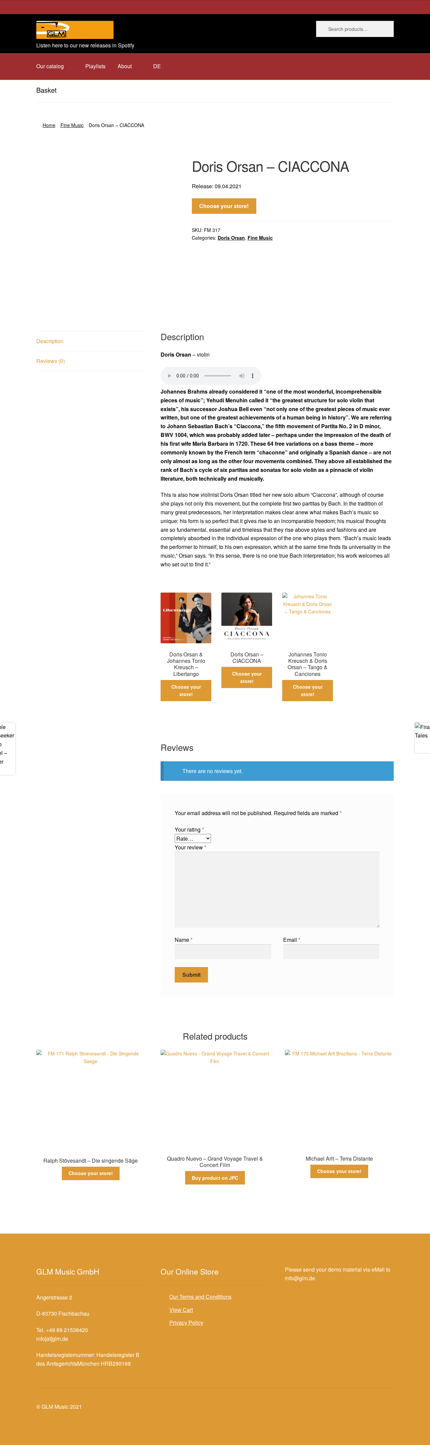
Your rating (189, 829)
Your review (190, 847)
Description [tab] (49, 341)
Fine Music (72, 125)
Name (183, 940)
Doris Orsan (231, 237)
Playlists (95, 66)
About (125, 66)
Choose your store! (224, 206)
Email (291, 940)
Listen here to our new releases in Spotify (85, 45)
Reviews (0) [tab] (50, 361)
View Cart (181, 1310)
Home (49, 125)
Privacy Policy (186, 1322)
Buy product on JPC (215, 1177)
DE (157, 66)
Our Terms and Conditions (200, 1296)
